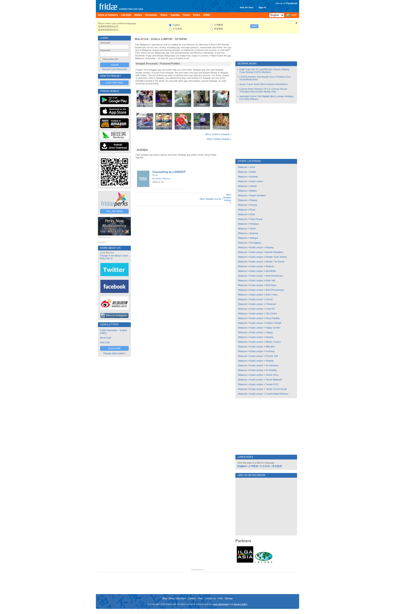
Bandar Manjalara (274, 252)
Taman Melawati (274, 379)
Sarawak (253, 233)
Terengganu (255, 242)
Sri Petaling (271, 370)
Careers (192, 598)
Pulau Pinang (255, 219)
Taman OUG (272, 384)
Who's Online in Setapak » (218, 134)
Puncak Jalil (272, 356)
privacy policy (240, 604)
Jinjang (269, 332)
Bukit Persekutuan (275, 290)
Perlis (252, 214)
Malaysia (142, 39)
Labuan (253, 186)
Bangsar (270, 266)
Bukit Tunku (272, 294)
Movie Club (105, 337)
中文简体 (265, 466)
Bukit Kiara (271, 285)
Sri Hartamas (272, 365)
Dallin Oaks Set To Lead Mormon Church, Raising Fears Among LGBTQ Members (264, 70)
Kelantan (253, 176)
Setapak (181, 39)
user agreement (221, 604)
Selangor (253, 238)
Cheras (269, 299)
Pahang (253, 200)
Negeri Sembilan (257, 195)
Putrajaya (254, 224)
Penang (253, 205)
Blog (165, 598)
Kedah (252, 172)
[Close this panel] (296, 23)
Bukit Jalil (270, 280)
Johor (252, 167)
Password (105, 50)
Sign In (262, 7)
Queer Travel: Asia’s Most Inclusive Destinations (263, 84)
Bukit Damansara (274, 275)
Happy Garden (273, 327)
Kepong (269, 337)
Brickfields (156, 179)
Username (105, 42)
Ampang (269, 247)
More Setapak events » (211, 199)
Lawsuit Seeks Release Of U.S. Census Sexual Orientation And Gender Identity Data (263, 90)
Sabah (252, 228)
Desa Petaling (272, 318)
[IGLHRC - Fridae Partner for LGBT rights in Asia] (264, 562)
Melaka (253, 190)
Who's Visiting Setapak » (219, 139)
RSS (220, 598)
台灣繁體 (253, 466)
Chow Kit (270, 309)
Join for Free (114, 82)
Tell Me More (114, 211)
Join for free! (246, 7)
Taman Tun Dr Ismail (276, 389)
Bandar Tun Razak (275, 261)
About (171, 598)
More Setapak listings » (227, 198)
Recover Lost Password (114, 69)
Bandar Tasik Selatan (276, 257)
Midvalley (270, 346)
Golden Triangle (273, 323)
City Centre (271, 313)
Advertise (181, 598)
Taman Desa (272, 375)
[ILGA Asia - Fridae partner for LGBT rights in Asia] (245, 562)
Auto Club (105, 342)
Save (254, 26)
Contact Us (210, 598)
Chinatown (271, 304)
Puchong (270, 351)
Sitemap (229, 598)
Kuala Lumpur (161, 39)
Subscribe (114, 348)
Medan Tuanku (273, 342)
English (241, 466)
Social (155, 175)
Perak (252, 209)
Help (200, 598)
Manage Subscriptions (114, 353)
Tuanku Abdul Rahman (277, 394)
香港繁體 (277, 466)
